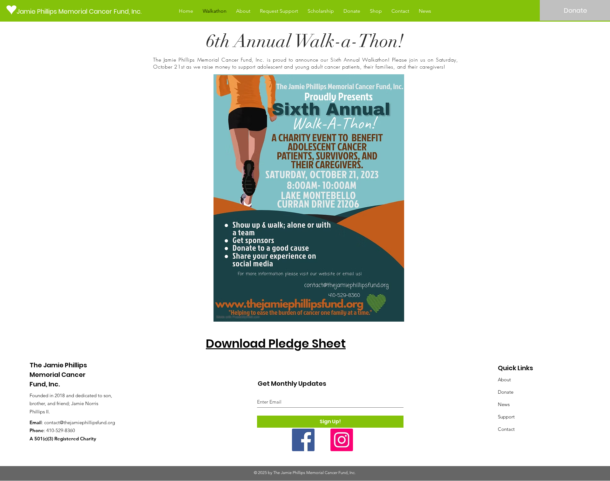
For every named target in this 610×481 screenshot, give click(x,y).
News (504, 404)
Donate (505, 392)
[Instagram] (341, 440)
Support (506, 417)
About (504, 380)
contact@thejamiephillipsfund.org (79, 422)
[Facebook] (303, 440)
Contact (506, 429)
